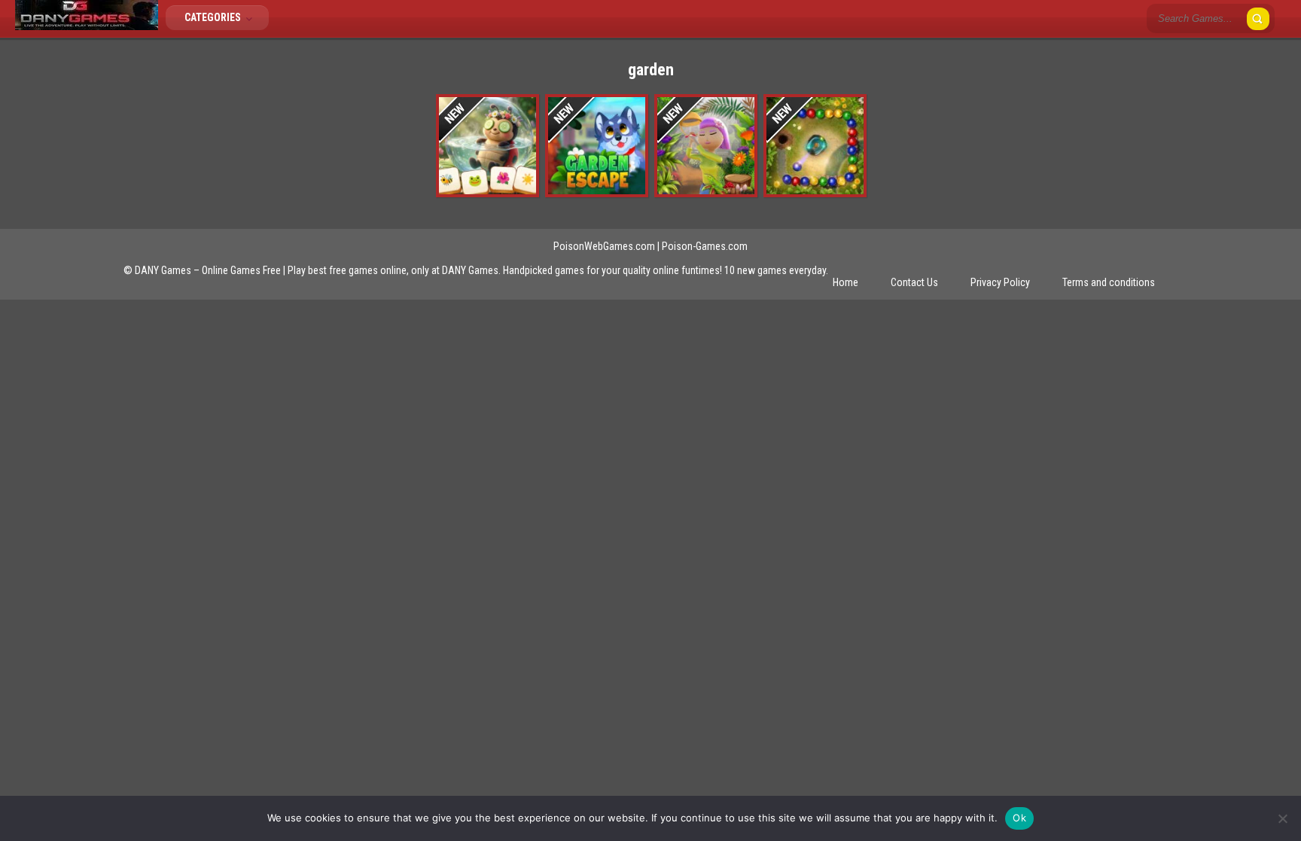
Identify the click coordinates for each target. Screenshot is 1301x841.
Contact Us (914, 282)
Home (845, 282)
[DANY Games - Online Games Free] (86, 26)
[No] (1282, 818)
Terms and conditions (1108, 282)
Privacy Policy (1000, 282)
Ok (1019, 818)
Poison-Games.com (705, 246)
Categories (213, 17)
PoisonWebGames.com (604, 246)
